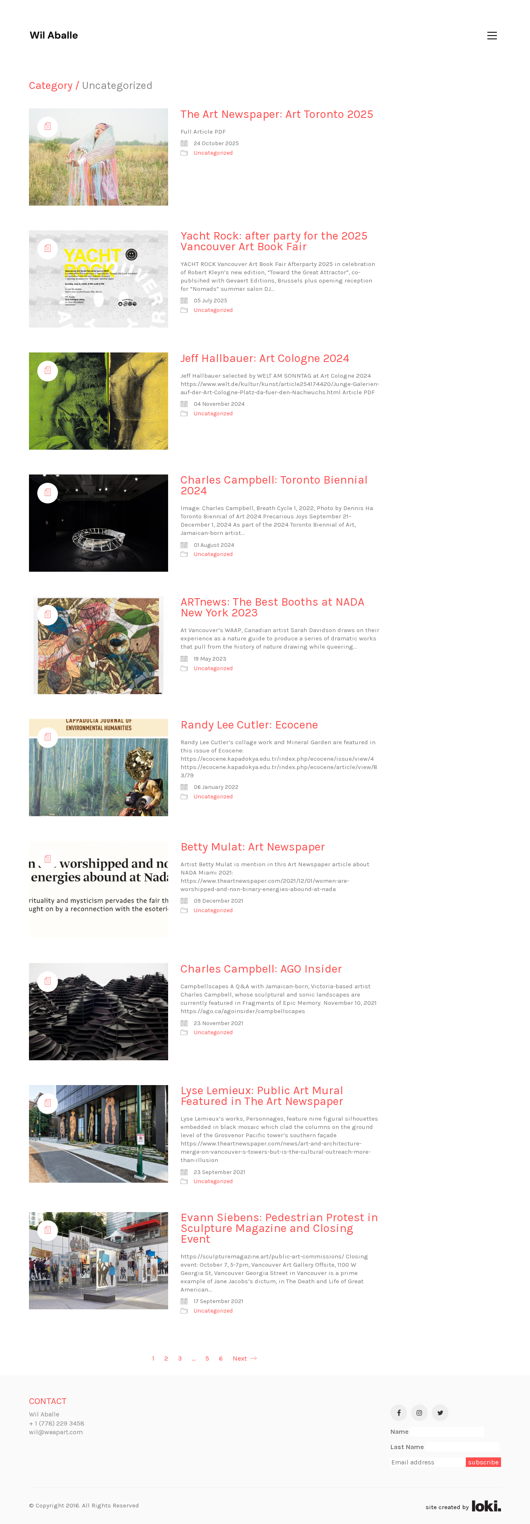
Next (240, 1358)
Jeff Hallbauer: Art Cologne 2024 (265, 358)
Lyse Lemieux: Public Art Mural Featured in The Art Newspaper (262, 1096)
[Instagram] (419, 1412)
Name (399, 1431)
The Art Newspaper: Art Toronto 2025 (277, 114)
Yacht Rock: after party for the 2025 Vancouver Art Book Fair (274, 241)
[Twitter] (440, 1412)
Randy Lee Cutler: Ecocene (249, 724)
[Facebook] (398, 1412)
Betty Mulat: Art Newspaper (253, 846)
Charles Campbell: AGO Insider (261, 968)
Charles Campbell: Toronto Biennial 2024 (274, 485)
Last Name (407, 1447)
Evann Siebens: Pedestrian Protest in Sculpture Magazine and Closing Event (279, 1228)
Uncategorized (213, 152)
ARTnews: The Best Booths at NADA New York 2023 (272, 607)
